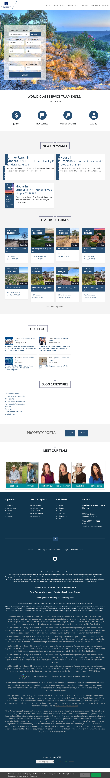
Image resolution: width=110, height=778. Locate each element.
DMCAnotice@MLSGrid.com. (67, 706)
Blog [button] (77, 6)
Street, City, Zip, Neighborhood (21, 30)
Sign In (82, 432)
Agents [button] (62, 6)
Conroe (10, 516)
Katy (9, 513)
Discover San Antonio (13, 411)
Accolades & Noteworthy (15, 401)
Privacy (30, 549)
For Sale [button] (55, 6)
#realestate (9, 399)
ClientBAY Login (62, 549)
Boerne (8, 406)
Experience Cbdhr (12, 394)
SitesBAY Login (77, 549)
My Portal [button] (84, 6)
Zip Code (62, 513)
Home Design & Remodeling (16, 396)
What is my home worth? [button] (100, 6)
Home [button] (48, 6)
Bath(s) (28, 48)
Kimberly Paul (38, 508)
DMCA (50, 549)
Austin (9, 511)
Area (60, 519)
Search (28, 74)
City (60, 511)
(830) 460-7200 (94, 521)
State (61, 505)
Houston (10, 505)
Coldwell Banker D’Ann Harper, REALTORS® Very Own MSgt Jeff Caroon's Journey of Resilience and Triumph (54, 348)
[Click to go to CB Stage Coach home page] (6, 5)
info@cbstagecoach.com (92, 526)
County (61, 508)
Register (70, 432)
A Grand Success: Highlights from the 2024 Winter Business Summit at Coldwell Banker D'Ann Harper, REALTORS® (20, 348)
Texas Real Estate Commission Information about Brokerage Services (55, 592)
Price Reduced (31, 64)
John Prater (37, 511)
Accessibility (40, 549)
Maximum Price (32, 39)
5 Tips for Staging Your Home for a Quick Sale (53, 367)
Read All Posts (10, 414)
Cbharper (8, 409)
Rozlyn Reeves (38, 513)
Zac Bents (36, 516)
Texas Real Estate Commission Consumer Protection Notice (55, 587)
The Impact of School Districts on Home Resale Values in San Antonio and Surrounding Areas (19, 368)
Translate (71, 762)
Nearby (36, 34)
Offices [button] (70, 6)
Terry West (37, 505)
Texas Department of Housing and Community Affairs (55, 598)
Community (63, 516)
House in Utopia (66, 159)
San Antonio (11, 508)
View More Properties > (55, 306)
